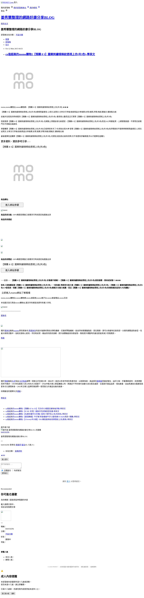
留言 (23, 445)
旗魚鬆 (99, 381)
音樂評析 (18, 451)
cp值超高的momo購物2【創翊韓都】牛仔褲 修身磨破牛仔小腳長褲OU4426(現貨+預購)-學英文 (42, 417)
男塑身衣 (32, 331)
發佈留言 (5, 473)
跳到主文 (4, 24)
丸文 (13, 381)
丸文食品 (23, 381)
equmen (16, 331)
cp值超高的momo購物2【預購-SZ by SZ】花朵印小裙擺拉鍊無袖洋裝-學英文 (35, 409)
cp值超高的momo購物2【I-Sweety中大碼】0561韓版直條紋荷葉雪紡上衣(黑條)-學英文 (39, 419)
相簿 (7, 39)
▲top (3, 455)
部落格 (8, 42)
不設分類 (19, 35)
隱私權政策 (84, 567)
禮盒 (19, 391)
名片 (7, 45)
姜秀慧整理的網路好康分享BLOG (27, 17)
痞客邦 (18, 445)
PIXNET (55, 567)
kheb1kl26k (5, 432)
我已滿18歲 (5, 593)
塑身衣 (3, 315)
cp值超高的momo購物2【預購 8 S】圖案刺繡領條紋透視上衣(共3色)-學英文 (50, 54)
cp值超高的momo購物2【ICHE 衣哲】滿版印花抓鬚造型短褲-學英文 (32, 411)
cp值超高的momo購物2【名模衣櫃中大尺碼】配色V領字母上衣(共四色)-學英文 (36, 414)
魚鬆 (2, 338)
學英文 (3, 398)
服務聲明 (93, 567)
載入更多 (5, 459)
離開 (12, 593)
